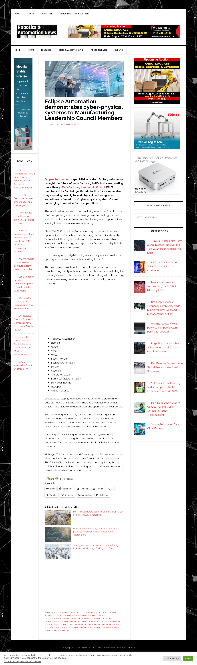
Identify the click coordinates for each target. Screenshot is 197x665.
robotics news (52, 631)
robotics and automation (74, 627)
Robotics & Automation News (37, 31)
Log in (132, 647)
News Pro (86, 647)
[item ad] (157, 147)
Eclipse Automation (57, 179)
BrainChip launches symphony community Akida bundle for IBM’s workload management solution (24, 241)
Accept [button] (188, 658)
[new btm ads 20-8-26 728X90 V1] (124, 36)
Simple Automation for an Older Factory (23, 365)
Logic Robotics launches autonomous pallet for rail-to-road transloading (24, 284)
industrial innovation (110, 621)
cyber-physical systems (89, 619)
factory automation (88, 621)
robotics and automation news (103, 627)
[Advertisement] (84, 151)
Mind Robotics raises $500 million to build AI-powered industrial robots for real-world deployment (96, 531)
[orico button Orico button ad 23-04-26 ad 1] (157, 193)
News (99, 613)
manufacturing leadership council (75, 625)
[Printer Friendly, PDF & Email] (59, 478)
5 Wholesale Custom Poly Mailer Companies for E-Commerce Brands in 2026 (24, 323)
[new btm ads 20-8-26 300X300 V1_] (157, 102)
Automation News (66, 613)
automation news (67, 619)
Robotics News (97, 615)
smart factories (68, 631)
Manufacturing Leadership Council (83, 187)
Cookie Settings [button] (172, 658)
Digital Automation (85, 613)
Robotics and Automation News (73, 615)
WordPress (122, 647)
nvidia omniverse (102, 625)
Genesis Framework (105, 647)
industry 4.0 (51, 625)
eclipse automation (67, 621)
